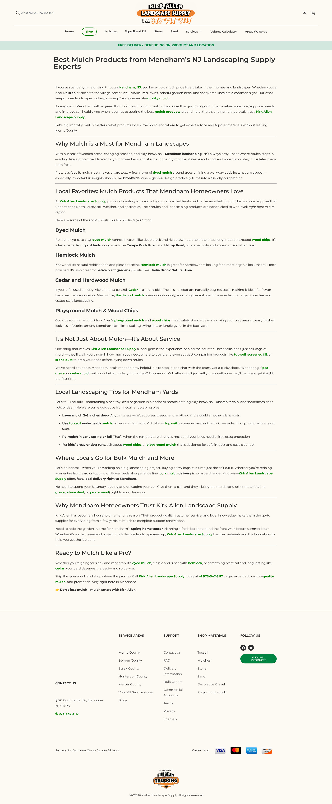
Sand (174, 31)
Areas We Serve (256, 31)
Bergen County (130, 660)
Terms (168, 703)
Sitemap (170, 719)
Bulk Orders (173, 682)
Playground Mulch (211, 692)
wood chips (261, 240)
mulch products (168, 112)
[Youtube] (251, 648)
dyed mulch (101, 240)
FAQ (167, 660)
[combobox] (51, 13)
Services (192, 31)
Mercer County (129, 684)
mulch (107, 423)
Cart (314, 13)
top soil (75, 423)
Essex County (128, 668)
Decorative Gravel (211, 684)
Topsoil (202, 652)
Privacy (169, 711)
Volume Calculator (223, 31)
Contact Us (172, 652)
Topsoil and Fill (135, 31)
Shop (89, 31)
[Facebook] (243, 648)
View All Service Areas (135, 692)
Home (69, 31)
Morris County (129, 652)
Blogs (122, 700)
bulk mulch (168, 473)
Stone (158, 31)
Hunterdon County (132, 676)
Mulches (111, 31)
